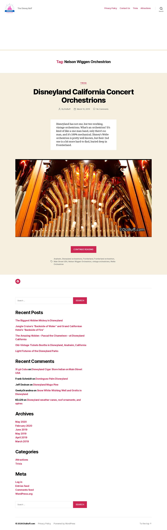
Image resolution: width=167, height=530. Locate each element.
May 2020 (21, 421)
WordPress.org (24, 493)
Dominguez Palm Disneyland (52, 378)
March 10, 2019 (83, 109)
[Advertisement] (83, 34)
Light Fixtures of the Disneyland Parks (36, 351)
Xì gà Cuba (21, 369)
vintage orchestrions (101, 261)
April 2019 (21, 437)
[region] (30, 514)
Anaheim (57, 259)
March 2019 (22, 441)
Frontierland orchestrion (104, 259)
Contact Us (125, 8)
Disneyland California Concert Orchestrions (83, 95)
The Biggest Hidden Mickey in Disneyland (39, 320)
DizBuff (67, 109)
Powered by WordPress (64, 523)
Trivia (135, 8)
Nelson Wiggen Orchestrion (79, 261)
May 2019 (20, 433)
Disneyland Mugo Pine (45, 384)
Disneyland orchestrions (72, 259)
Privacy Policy (110, 8)
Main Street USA (60, 261)
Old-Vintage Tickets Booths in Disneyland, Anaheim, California (50, 345)
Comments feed (24, 489)
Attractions (146, 8)
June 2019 (21, 429)
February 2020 (23, 425)
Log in (18, 482)
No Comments (102, 109)
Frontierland (88, 259)
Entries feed (22, 486)
